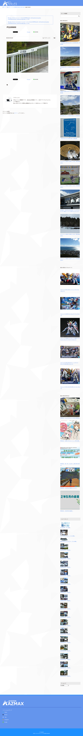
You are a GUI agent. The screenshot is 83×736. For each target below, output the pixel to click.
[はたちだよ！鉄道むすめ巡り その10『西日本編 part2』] (70, 150)
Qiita (5, 717)
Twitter (5, 712)
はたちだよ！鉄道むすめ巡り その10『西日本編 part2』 (70, 162)
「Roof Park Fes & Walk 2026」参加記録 (68, 138)
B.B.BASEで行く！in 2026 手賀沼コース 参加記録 (70, 68)
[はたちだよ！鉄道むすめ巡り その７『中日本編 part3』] (70, 248)
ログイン (16, 113)
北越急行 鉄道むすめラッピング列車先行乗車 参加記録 (70, 92)
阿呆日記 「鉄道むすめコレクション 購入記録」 (70, 440)
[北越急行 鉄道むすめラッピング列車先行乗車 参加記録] (70, 80)
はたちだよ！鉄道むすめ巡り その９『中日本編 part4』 (70, 186)
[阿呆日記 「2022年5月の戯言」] (70, 500)
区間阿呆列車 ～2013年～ (65, 642)
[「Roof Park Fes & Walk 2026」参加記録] (70, 128)
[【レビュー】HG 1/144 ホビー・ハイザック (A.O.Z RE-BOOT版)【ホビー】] (70, 352)
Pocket (28, 32)
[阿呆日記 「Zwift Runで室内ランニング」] (70, 477)
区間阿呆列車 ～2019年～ (65, 592)
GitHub (5, 714)
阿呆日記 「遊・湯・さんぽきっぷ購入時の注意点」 (70, 464)
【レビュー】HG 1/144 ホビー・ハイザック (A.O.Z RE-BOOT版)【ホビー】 (69, 363)
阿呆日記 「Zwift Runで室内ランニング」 (68, 488)
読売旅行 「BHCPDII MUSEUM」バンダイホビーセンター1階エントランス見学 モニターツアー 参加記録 (70, 210)
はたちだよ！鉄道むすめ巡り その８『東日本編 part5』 (70, 235)
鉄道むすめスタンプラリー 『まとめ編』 (68, 541)
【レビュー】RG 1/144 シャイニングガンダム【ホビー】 (69, 290)
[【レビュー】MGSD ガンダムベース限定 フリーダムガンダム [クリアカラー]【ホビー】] (70, 327)
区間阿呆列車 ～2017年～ (65, 608)
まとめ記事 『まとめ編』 (65, 527)
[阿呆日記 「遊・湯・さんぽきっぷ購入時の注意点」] (70, 453)
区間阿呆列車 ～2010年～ (65, 667)
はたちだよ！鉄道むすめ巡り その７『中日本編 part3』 (70, 259)
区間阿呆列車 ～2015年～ (65, 625)
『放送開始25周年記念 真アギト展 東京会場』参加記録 (70, 43)
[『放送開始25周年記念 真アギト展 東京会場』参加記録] (70, 32)
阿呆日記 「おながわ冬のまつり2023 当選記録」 (70, 418)
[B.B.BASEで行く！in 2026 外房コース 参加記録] (70, 105)
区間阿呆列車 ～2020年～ (65, 584)
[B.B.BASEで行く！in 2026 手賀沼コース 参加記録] (70, 56)
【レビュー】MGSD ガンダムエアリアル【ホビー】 (70, 314)
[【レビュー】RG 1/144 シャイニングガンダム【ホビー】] (70, 279)
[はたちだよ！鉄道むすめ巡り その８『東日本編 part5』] (70, 223)
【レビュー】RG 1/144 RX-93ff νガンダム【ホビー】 (70, 387)
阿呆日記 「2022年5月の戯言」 (66, 510)
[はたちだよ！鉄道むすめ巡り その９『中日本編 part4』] (70, 175)
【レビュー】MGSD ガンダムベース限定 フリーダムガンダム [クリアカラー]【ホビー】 (70, 339)
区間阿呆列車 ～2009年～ (65, 676)
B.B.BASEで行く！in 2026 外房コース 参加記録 (70, 115)
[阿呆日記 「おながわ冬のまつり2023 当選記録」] (70, 407)
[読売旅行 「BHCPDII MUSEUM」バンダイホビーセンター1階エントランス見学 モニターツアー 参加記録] (70, 199)
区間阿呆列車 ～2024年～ (65, 550)
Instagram (6, 719)
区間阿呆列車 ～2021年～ (65, 575)
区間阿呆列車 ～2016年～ (65, 617)
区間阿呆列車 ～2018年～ (65, 600)
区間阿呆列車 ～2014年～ (65, 633)
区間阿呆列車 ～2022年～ (65, 567)
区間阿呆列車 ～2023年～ (65, 558)
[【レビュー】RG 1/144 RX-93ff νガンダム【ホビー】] (70, 376)
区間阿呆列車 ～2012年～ (65, 650)
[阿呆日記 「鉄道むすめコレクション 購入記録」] (70, 430)
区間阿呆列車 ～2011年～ (65, 659)
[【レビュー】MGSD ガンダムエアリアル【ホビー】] (70, 303)
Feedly (5, 722)
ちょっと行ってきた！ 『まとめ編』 (67, 535)
